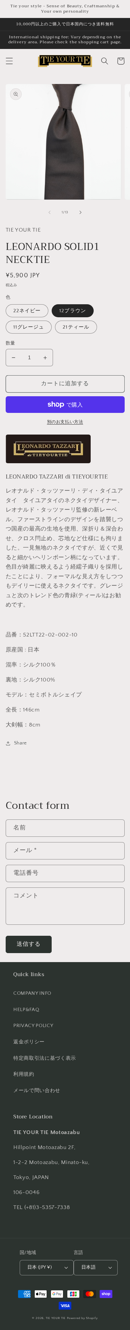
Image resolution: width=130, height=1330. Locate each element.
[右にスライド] (80, 212)
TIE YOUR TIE (56, 1318)
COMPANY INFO (32, 993)
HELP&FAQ (26, 1009)
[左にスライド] (49, 212)
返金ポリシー (29, 1042)
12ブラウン (72, 311)
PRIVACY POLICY (33, 1025)
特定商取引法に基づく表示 (44, 1058)
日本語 (88, 1267)
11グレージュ (28, 327)
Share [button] (20, 743)
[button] (9, 61)
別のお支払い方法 (65, 422)
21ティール (76, 327)
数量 (10, 343)
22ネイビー (27, 311)
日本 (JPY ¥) (39, 1267)
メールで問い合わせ (36, 1090)
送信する (29, 944)
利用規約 (23, 1074)
